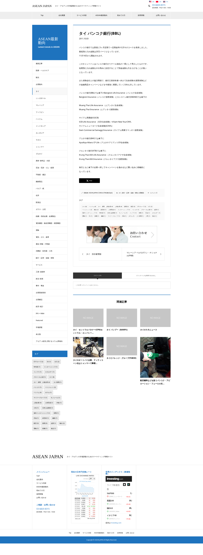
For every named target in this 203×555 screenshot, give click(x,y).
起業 (155, 209)
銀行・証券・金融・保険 (45, 258)
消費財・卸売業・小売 (44, 251)
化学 (37, 195)
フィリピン (40, 112)
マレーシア (40, 105)
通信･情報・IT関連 (43, 244)
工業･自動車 (40, 272)
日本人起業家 (111, 213)
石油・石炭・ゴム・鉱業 (45, 167)
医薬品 (38, 202)
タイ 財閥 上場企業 (104, 206)
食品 (153, 216)
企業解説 (39, 299)
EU (90, 216)
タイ (37, 91)
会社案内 (39, 479)
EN (153, 2)
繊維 (102, 216)
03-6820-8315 (158, 5)
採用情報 (141, 15)
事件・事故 (40, 286)
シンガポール (41, 98)
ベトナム (39, 119)
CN (160, 2)
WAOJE (101, 213)
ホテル (131, 216)
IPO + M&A (40, 313)
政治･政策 (39, 279)
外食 (123, 216)
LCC (149, 206)
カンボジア (40, 133)
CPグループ (140, 206)
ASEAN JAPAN (42, 5)
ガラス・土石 (41, 209)
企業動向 (39, 84)
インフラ (132, 213)
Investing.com (116, 523)
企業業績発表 (41, 292)
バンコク (134, 209)
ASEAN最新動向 (101, 15)
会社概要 (62, 15)
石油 (146, 213)
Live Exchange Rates (85, 476)
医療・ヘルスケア (42, 70)
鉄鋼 (96, 216)
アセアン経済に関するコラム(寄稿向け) (49, 342)
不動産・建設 (41, 174)
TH (167, 2)
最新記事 (39, 63)
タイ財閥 (139, 216)
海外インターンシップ (88, 213)
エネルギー (155, 213)
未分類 (38, 334)
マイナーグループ (113, 216)
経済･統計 (39, 306)
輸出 (95, 209)
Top (42, 15)
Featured (39, 320)
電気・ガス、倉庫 (42, 237)
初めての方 (121, 15)
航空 (132, 206)
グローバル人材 (145, 209)
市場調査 (39, 327)
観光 (37, 77)
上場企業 (117, 206)
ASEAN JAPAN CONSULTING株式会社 (101, 193)
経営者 (103, 209)
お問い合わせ (161, 15)
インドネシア (41, 126)
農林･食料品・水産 (43, 161)
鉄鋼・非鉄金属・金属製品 (46, 216)
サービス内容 (82, 15)
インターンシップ (123, 209)
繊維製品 (39, 181)
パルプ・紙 (40, 188)
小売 (147, 216)
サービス (39, 265)
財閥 (125, 206)
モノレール (122, 213)
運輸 (37, 230)
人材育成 (111, 209)
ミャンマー (40, 147)
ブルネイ (39, 154)
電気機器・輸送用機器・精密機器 (48, 223)
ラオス (38, 140)
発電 (140, 213)
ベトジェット (86, 209)
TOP (38, 476)
